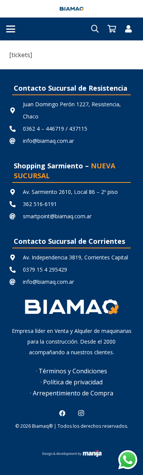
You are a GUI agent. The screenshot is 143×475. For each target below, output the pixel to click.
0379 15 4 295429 (45, 269)
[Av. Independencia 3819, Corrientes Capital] (16, 257)
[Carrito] (111, 29)
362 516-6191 (40, 204)
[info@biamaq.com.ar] (16, 141)
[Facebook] (62, 413)
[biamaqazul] (72, 8)
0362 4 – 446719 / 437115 (55, 128)
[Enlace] (128, 29)
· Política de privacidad (71, 382)
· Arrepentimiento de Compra (71, 393)
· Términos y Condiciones (71, 371)
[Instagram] (80, 413)
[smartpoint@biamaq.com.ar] (16, 216)
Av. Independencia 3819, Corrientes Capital (75, 257)
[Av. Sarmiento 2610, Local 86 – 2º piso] (16, 192)
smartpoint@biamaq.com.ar (57, 216)
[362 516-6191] (16, 204)
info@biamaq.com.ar (48, 140)
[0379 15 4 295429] (16, 270)
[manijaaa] (71, 453)
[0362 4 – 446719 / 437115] (16, 129)
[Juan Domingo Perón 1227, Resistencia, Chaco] (16, 110)
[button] (10, 29)
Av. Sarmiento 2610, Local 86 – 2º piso (70, 191)
